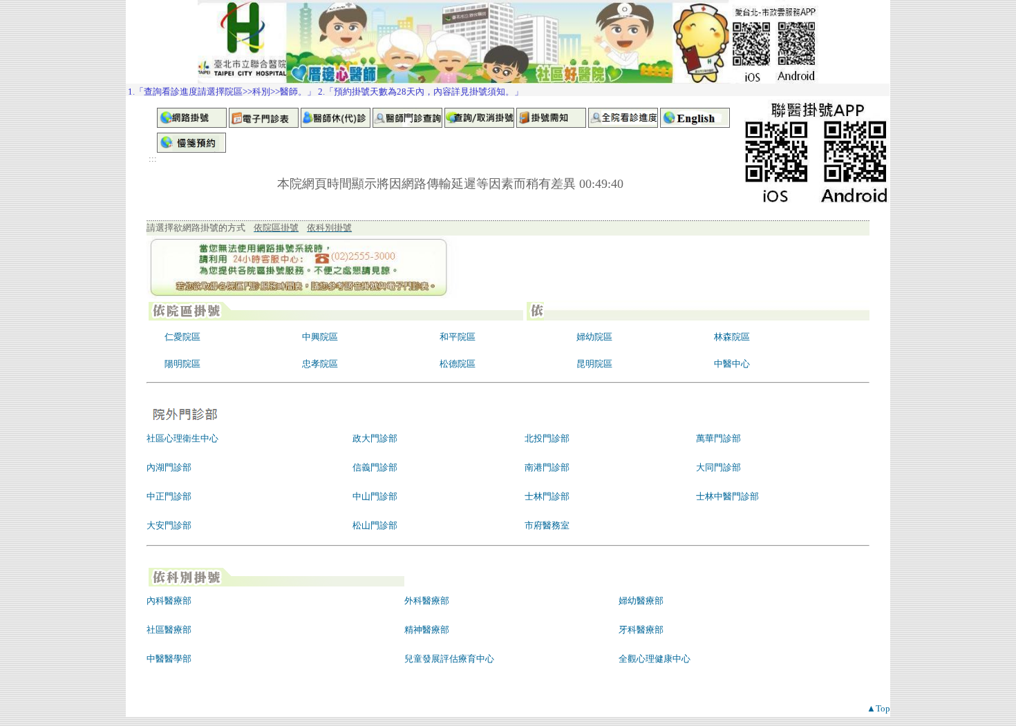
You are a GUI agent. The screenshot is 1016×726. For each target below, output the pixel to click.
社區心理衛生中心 (182, 438)
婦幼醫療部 (641, 600)
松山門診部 (374, 525)
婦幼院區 (594, 337)
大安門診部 (169, 525)
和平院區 (458, 337)
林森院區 (732, 337)
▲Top (878, 708)
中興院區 (320, 337)
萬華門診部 (718, 438)
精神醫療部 (426, 629)
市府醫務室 (547, 525)
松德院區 (458, 364)
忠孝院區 (320, 364)
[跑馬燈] (508, 90)
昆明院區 (594, 364)
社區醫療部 (169, 629)
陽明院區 (182, 364)
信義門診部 (374, 467)
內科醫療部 (169, 600)
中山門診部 (374, 496)
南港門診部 (547, 467)
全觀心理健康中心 (654, 658)
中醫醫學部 (169, 658)
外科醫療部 (426, 600)
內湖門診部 (169, 467)
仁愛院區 (182, 337)
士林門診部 (547, 496)
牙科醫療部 (641, 629)
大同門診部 (718, 467)
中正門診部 (169, 496)
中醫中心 (732, 364)
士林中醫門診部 (727, 496)
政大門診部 (374, 438)
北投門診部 (547, 438)
